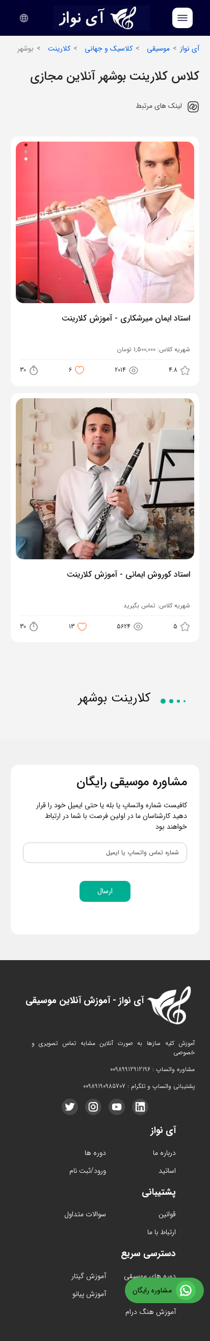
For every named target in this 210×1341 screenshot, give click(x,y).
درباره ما (164, 1152)
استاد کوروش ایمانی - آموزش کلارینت (128, 575)
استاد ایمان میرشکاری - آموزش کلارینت (126, 319)
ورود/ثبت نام (87, 1170)
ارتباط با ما (161, 1232)
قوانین (167, 1214)
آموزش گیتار (88, 1276)
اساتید (167, 1170)
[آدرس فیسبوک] (70, 1107)
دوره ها (95, 1152)
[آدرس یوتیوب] (117, 1107)
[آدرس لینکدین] (140, 1107)
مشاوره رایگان (152, 1290)
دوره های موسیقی (150, 1276)
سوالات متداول (85, 1214)
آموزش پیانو (89, 1294)
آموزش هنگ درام (150, 1311)
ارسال (105, 891)
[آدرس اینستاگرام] (93, 1107)
